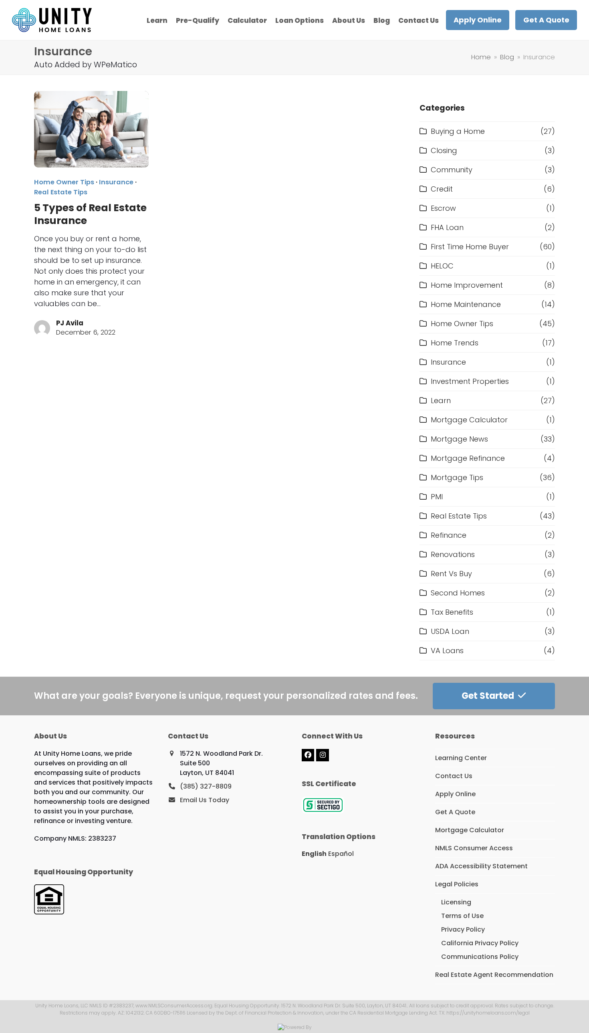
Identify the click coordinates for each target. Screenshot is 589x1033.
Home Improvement (467, 285)
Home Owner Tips (64, 182)
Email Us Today (204, 800)
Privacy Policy (463, 929)
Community (451, 170)
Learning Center (461, 758)
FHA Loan (447, 227)
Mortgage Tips (457, 477)
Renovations (453, 554)
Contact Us (453, 776)
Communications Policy (479, 956)
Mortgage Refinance (468, 458)
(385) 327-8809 (206, 786)
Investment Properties (470, 381)
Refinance (448, 535)
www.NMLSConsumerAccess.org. (174, 1005)
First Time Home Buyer (470, 247)
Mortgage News (459, 439)
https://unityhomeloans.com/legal (488, 1012)
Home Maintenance (466, 304)
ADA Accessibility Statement (481, 866)
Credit (442, 189)
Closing (444, 150)
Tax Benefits (452, 612)
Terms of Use (462, 915)
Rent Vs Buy (451, 574)
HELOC (442, 266)
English (314, 853)
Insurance (116, 182)
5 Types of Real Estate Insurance (90, 214)
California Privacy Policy (479, 943)
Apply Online (455, 794)
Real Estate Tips (60, 192)
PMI (437, 497)
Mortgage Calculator (469, 420)
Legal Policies (456, 884)
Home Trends (454, 343)
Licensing (456, 902)
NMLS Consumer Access (474, 848)
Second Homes (458, 593)
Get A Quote (455, 812)
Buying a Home (458, 131)
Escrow (443, 208)
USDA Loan (450, 631)
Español (341, 853)
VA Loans (447, 651)
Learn (441, 400)
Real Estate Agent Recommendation (494, 974)
